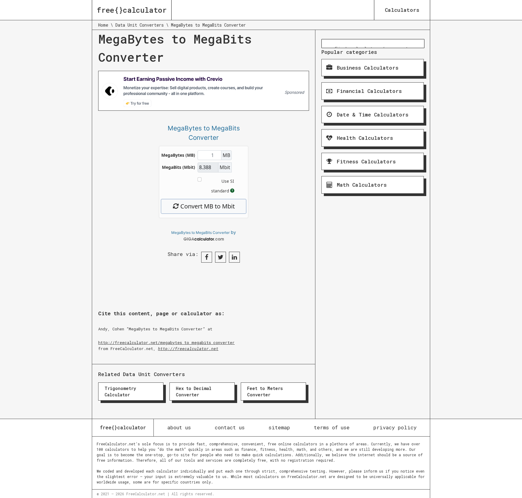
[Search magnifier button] (326, 43)
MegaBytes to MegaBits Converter (200, 232)
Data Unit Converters (139, 25)
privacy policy (395, 427)
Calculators (402, 9)
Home (103, 25)
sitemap (279, 427)
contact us (230, 427)
